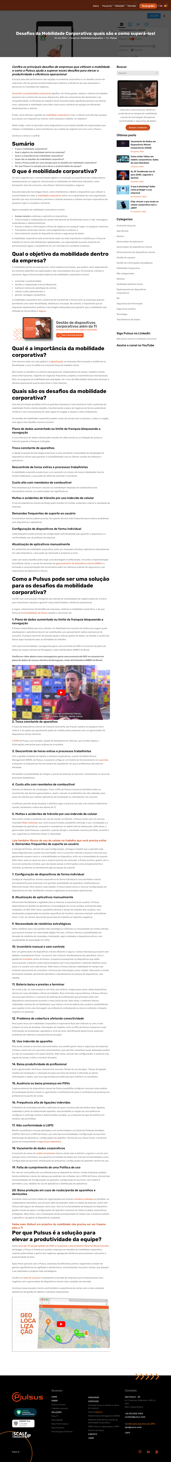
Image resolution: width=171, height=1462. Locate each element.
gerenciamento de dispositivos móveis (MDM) (78, 563)
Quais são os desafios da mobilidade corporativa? (39, 159)
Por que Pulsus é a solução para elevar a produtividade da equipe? (48, 166)
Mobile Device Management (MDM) (104, 1416)
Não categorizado (125, 273)
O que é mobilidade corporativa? (31, 149)
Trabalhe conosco (59, 1408)
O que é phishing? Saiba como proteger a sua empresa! (143, 189)
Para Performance (59, 1424)
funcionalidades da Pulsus (34, 613)
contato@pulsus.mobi (135, 1417)
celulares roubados (83, 1199)
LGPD (127, 1433)
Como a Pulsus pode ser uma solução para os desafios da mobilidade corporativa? (56, 162)
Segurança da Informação (130, 303)
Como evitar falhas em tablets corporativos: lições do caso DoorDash (145, 159)
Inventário (27, 959)
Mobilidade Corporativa (92, 38)
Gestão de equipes (126, 257)
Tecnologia (122, 314)
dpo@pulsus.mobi (133, 1427)
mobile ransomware (46, 1153)
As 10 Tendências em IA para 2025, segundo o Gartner (143, 174)
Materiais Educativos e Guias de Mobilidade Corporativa (103, 1421)
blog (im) (95, 1412)
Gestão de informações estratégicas (135, 263)
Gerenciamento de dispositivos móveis (136, 252)
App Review (123, 231)
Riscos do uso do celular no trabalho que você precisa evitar (68, 840)
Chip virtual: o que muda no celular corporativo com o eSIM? (145, 204)
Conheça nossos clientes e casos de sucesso (103, 1406)
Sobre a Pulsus (58, 1404)
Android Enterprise (126, 225)
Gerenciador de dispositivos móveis (134, 247)
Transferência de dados (128, 319)
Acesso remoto (22, 216)
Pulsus (113, 38)
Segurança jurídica (126, 309)
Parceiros (93, 1397)
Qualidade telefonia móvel (130, 284)
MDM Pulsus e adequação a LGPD (103, 1426)
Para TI (54, 1416)
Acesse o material (138, 128)
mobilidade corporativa (57, 115)
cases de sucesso (31, 1277)
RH (118, 298)
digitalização (56, 361)
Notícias (121, 279)
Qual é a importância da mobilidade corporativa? (39, 156)
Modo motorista (29, 822)
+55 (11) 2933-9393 (134, 1413)
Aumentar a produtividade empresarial (31, 93)
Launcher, (104, 760)
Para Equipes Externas (62, 1431)
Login (91, 1438)
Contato (92, 1434)
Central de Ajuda (96, 1430)
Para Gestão (57, 1420)
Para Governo (57, 1427)
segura (42, 311)
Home (54, 1397)
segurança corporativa (49, 1141)
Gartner (120, 236)
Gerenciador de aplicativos (130, 241)
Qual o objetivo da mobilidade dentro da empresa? (40, 152)
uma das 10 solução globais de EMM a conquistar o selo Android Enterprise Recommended (63, 1246)
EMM (16, 741)
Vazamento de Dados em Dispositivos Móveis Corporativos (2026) (143, 144)
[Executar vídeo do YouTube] (61, 692)
